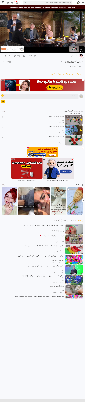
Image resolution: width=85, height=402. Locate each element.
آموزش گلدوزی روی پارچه (56, 116)
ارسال (3, 101)
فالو (72, 56)
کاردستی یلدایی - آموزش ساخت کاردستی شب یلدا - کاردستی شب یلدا (43, 226)
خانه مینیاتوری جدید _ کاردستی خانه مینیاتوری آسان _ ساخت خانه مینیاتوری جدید (39, 296)
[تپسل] (28, 148)
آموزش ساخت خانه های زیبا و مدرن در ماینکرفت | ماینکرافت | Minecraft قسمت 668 (40, 277)
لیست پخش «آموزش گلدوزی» (72, 111)
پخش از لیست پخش (75, 113)
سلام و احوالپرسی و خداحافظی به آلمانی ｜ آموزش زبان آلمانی (46, 266)
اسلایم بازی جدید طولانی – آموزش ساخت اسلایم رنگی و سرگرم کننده (44, 246)
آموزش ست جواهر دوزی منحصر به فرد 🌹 (51, 236)
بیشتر (3, 111)
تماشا (76, 56)
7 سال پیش (5, 62)
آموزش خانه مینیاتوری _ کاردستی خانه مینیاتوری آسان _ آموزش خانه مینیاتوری (41, 256)
